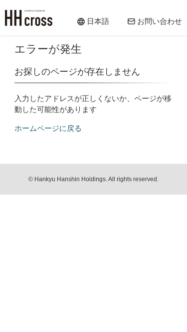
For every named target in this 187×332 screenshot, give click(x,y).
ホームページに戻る (48, 128)
